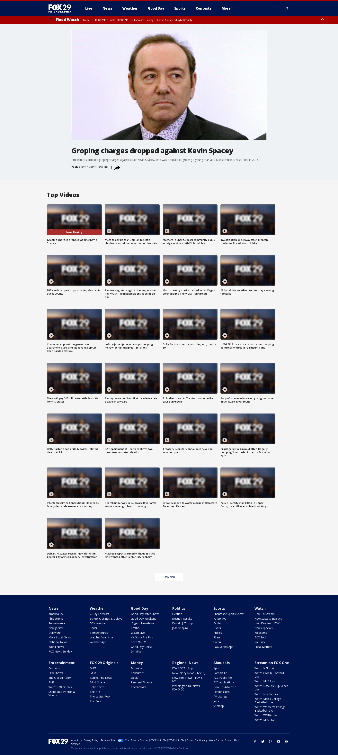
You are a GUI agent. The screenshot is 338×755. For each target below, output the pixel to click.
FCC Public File (222, 678)
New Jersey (56, 628)
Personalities (221, 692)
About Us (221, 662)
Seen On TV (138, 642)
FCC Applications (224, 682)
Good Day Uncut (141, 647)
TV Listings (220, 696)
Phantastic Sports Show (228, 614)
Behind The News (101, 678)
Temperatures (99, 633)
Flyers (217, 628)
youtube (278, 741)
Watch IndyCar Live (266, 694)
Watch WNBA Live (266, 715)
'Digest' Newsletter (143, 623)
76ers (216, 637)
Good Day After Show (145, 614)
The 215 (95, 692)
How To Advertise (224, 687)
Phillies (217, 633)
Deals (134, 678)
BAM (93, 673)
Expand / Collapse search (287, 8)
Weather (97, 608)
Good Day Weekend (143, 618)
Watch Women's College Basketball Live (269, 708)
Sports (219, 608)
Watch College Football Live (269, 674)
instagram (271, 741)
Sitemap (218, 706)
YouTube (260, 642)
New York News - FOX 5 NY (187, 679)
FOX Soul (260, 637)
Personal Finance (142, 682)
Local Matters (263, 647)
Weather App (98, 642)
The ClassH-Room (60, 678)
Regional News (185, 662)
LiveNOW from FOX (267, 623)
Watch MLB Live (264, 681)
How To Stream (264, 614)
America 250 (56, 614)
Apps (216, 668)
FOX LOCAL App (182, 668)
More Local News (60, 637)
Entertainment (62, 662)
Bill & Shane (97, 682)
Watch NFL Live (264, 668)
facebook (255, 741)
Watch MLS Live (264, 720)
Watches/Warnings (101, 637)
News (53, 608)
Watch (260, 608)
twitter (263, 741)
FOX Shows (56, 673)
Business (136, 668)
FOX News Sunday (60, 651)
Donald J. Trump (182, 623)
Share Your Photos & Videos (62, 693)
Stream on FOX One (271, 662)
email (286, 741)
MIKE (93, 668)
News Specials (263, 628)
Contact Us (220, 673)
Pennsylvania (57, 623)
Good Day (139, 608)
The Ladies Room (101, 696)
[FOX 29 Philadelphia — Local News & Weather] (61, 8)
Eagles (217, 623)
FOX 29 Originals (104, 662)
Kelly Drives (97, 687)
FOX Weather (98, 623)
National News (58, 642)
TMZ (52, 682)
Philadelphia (56, 618)
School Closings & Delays (106, 618)
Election (177, 614)
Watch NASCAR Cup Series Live (271, 687)
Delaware (55, 633)
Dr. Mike (136, 651)
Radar (93, 628)
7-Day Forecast (99, 614)
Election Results (182, 618)
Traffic (135, 628)
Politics (178, 608)
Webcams (260, 633)
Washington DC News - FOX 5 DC (187, 687)
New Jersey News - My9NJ (188, 673)
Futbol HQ (219, 618)
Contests (54, 668)
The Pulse (96, 701)
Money (137, 662)
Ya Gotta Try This (142, 637)
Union (217, 642)
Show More (169, 576)
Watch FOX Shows (60, 687)
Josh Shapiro (180, 628)
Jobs (216, 701)
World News (56, 647)
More (226, 8)
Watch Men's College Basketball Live (267, 700)
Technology (138, 687)
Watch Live (138, 633)
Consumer (137, 673)
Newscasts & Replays (268, 618)
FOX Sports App (223, 647)
